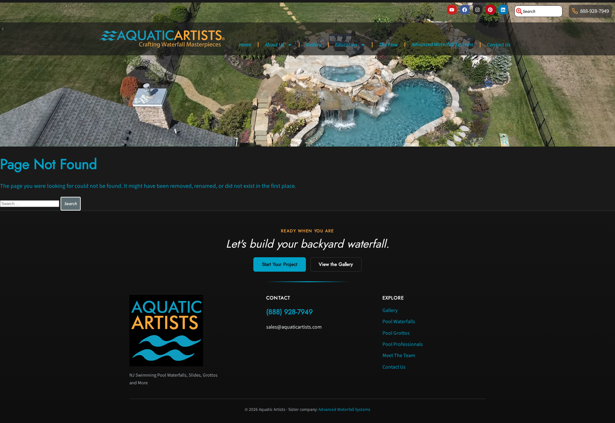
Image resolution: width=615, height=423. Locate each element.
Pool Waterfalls (398, 321)
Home (245, 44)
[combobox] (538, 11)
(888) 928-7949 (289, 312)
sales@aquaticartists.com (294, 327)
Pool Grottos (396, 333)
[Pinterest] (490, 9)
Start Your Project (279, 264)
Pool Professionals (402, 344)
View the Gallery (336, 264)
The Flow (388, 44)
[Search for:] (30, 203)
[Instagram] (477, 9)
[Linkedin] (503, 9)
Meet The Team (398, 355)
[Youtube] (452, 9)
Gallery (314, 44)
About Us (274, 44)
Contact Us (499, 44)
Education (346, 44)
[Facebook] (465, 9)
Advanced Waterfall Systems (442, 44)
